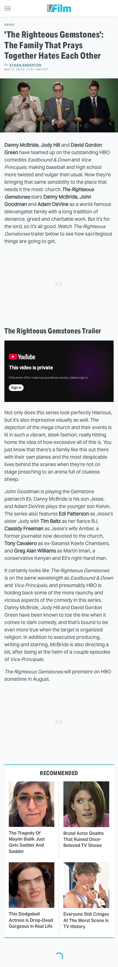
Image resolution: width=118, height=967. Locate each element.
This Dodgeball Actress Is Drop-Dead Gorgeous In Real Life (31, 920)
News (9, 25)
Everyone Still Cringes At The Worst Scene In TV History (86, 920)
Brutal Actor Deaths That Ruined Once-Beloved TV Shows (83, 839)
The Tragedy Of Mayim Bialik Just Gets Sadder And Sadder (27, 842)
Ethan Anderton (25, 65)
